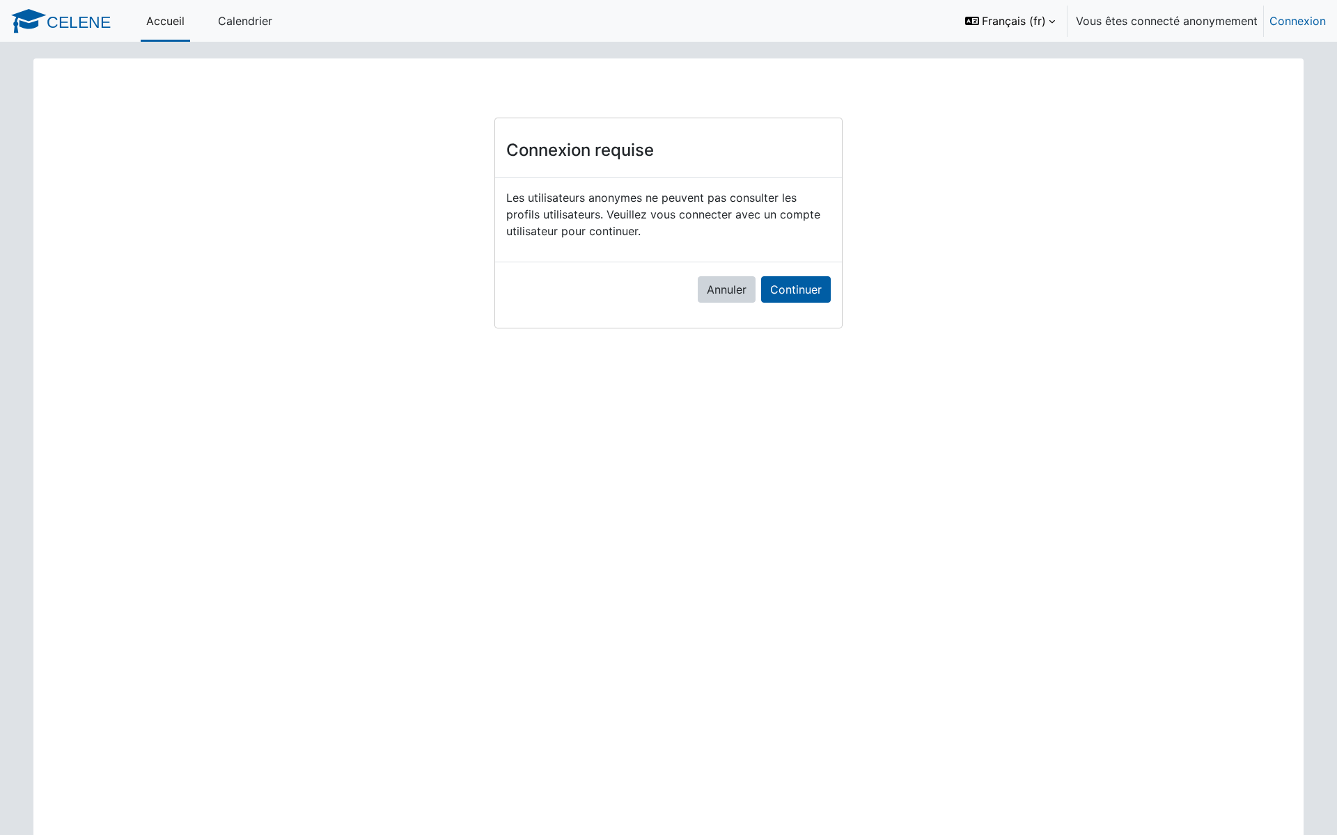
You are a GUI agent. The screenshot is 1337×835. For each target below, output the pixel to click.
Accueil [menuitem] (165, 21)
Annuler (726, 289)
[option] (1141, 21)
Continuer (796, 289)
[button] (1010, 21)
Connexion (1297, 21)
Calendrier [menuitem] (245, 21)
